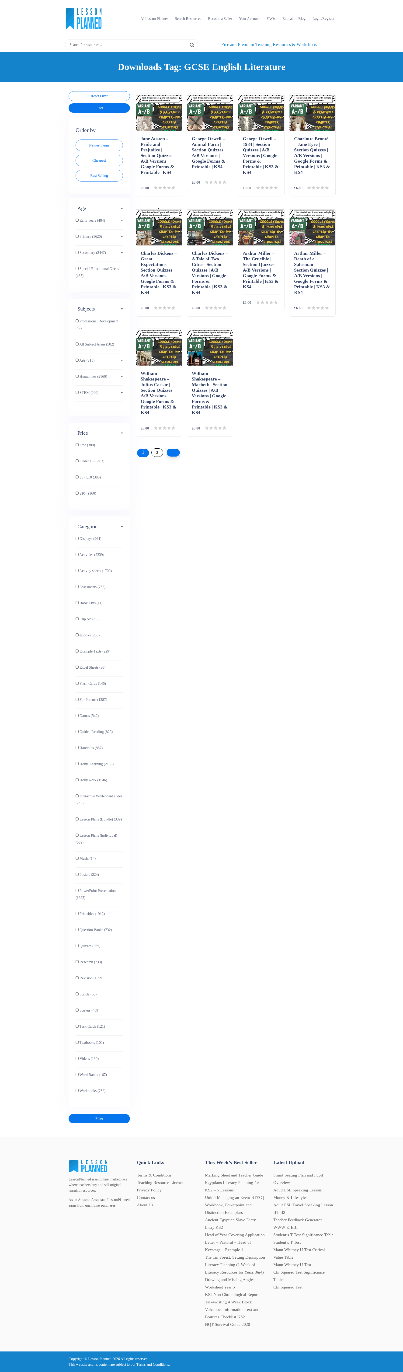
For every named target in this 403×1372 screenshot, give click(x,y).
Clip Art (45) (88, 619)
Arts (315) (86, 360)
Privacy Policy (149, 1190)
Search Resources (188, 19)
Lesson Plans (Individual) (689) (96, 838)
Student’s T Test (287, 1242)
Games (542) (89, 716)
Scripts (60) (88, 994)
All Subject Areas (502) (96, 344)
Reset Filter (99, 96)
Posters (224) (89, 874)
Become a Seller (220, 19)
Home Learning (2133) (96, 764)
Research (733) (90, 962)
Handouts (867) (91, 748)
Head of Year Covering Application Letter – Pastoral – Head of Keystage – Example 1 (235, 1242)
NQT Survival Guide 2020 (227, 1324)
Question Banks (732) (95, 930)
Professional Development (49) (97, 324)
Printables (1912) (92, 914)
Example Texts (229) (94, 651)
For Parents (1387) (93, 700)
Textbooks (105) (91, 1042)
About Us (145, 1205)
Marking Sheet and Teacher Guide (234, 1175)
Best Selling (99, 176)
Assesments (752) (92, 587)
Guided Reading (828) (96, 732)
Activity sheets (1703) (95, 571)
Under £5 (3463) (91, 461)
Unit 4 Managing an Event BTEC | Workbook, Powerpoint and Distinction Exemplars (234, 1205)
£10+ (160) (87, 493)
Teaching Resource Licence (160, 1182)
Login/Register (323, 19)
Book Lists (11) (90, 603)
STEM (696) (88, 392)
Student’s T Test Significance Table (303, 1234)
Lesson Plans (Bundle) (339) (100, 819)
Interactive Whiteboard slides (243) (99, 799)
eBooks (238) (89, 635)
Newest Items (99, 145)
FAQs (271, 19)
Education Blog (294, 19)
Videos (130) (89, 1059)
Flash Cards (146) (92, 683)
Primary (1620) (90, 236)
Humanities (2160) (93, 376)
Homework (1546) (93, 780)
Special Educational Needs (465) (97, 272)
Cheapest (99, 160)
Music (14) (87, 858)
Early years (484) (92, 220)
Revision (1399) (91, 978)
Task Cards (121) (92, 1026)
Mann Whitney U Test (292, 1264)
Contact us (146, 1197)
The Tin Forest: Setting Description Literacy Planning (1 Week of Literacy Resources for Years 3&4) (235, 1264)
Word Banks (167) (93, 1075)
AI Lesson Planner (154, 19)
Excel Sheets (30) (92, 667)
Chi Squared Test (287, 1287)
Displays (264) (90, 539)
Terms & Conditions (154, 1175)
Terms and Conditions (152, 1364)
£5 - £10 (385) (90, 477)
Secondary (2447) (92, 253)
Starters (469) (89, 1010)
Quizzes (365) (89, 946)
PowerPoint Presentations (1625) (96, 894)
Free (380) (87, 445)
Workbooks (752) (92, 1091)
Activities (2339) (91, 555)
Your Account (249, 19)
